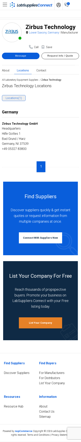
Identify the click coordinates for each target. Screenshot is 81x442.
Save (49, 47)
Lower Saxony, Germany (44, 32)
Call (36, 47)
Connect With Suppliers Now (40, 237)
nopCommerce (23, 431)
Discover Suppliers (16, 373)
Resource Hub (13, 406)
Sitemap (45, 417)
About (5, 70)
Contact (41, 70)
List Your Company (40, 322)
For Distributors (49, 378)
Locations (23, 70)
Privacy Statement (61, 435)
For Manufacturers (51, 373)
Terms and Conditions (38, 435)
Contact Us (46, 411)
